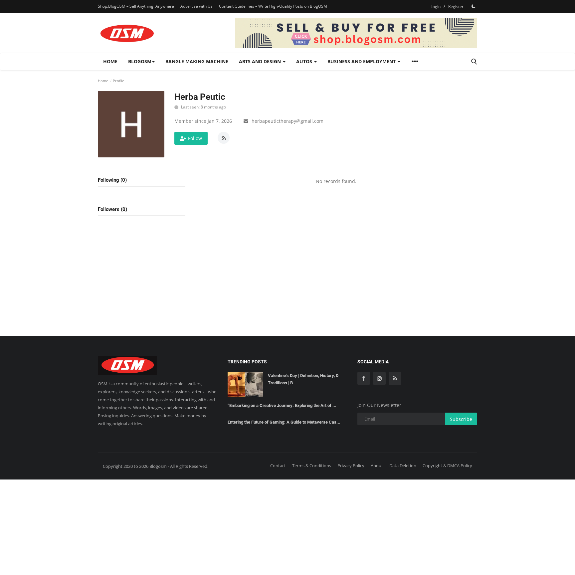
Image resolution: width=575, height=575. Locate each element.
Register (456, 6)
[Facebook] (363, 378)
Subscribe (461, 419)
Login (436, 6)
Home (110, 61)
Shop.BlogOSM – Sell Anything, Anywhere (136, 6)
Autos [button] (304, 61)
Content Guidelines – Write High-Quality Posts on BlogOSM (273, 6)
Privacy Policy (350, 466)
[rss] (395, 378)
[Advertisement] (287, 526)
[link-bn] (356, 33)
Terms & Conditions (311, 466)
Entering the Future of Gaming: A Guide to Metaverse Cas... (284, 422)
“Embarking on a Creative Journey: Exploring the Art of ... (282, 405)
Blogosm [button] (139, 61)
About (377, 466)
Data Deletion (402, 466)
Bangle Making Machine (196, 61)
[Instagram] (379, 378)
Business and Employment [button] (362, 61)
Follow (195, 138)
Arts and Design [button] (260, 61)
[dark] (473, 6)
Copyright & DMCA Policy (447, 466)
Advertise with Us (196, 6)
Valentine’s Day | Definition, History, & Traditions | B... (303, 379)
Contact (278, 466)
